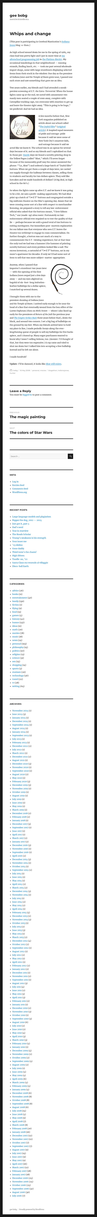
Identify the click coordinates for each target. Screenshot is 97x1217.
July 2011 (16, 987)
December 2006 (20, 1178)
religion (16, 654)
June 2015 (17, 877)
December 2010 (20, 1008)
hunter (12, 373)
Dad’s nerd (17, 527)
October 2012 (18, 944)
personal (35, 370)
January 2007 (18, 1174)
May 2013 (17, 933)
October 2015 (18, 866)
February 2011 (19, 1001)
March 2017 (18, 838)
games (15, 615)
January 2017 (18, 841)
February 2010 (19, 1043)
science (16, 658)
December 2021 (20, 756)
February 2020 (19, 781)
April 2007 (17, 1164)
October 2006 (19, 1185)
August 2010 (18, 1022)
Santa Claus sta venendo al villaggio (30, 562)
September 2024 (20, 725)
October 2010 (18, 1015)
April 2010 (17, 1036)
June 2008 (17, 1114)
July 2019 (16, 799)
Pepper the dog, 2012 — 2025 (27, 520)
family (15, 601)
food (14, 612)
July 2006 (17, 1195)
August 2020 (18, 774)
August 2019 (18, 795)
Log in (15, 481)
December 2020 (20, 763)
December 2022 (20, 746)
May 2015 (17, 880)
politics (16, 651)
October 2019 (19, 792)
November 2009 (20, 1054)
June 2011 (17, 990)
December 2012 (20, 941)
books (15, 594)
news (14, 640)
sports (15, 668)
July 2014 (16, 898)
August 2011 (18, 983)
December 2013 (19, 916)
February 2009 (19, 1086)
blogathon (52, 370)
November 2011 (20, 976)
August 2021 (18, 760)
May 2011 (16, 994)
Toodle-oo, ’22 (19, 559)
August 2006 (18, 1192)
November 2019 (20, 788)
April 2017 (17, 834)
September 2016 (20, 852)
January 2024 (19, 732)
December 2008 (20, 1093)
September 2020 (20, 771)
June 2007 (17, 1157)
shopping (17, 665)
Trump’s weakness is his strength (29, 538)
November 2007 (20, 1139)
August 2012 (18, 951)
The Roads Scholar (21, 534)
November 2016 (20, 848)
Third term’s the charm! (24, 552)
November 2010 (20, 1011)
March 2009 (18, 1082)
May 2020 (17, 778)
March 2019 (18, 810)
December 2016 (20, 845)
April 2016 (17, 856)
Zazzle (26, 155)
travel (15, 679)
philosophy (17, 647)
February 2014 (19, 912)
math (15, 629)
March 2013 (18, 937)
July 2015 (16, 873)
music (15, 636)
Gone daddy (18, 548)
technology (18, 675)
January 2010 (18, 1047)
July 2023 (16, 739)
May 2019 (17, 806)
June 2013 (17, 930)
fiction (15, 605)
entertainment (19, 597)
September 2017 (20, 827)
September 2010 (20, 1018)
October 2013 (18, 923)
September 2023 (20, 735)
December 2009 (20, 1050)
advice (15, 590)
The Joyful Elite (47, 126)
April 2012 (17, 962)
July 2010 (16, 1026)
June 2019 (17, 802)
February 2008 (19, 1128)
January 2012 (18, 969)
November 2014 (20, 894)
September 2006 (20, 1188)
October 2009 (19, 1057)
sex (14, 661)
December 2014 (20, 891)
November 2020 (20, 767)
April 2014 (17, 909)
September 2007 (20, 1146)
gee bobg (18, 15)
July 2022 (17, 749)
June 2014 (17, 902)
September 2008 (20, 1103)
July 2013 (16, 926)
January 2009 (19, 1089)
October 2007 (19, 1142)
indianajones (63, 370)
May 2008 (17, 1118)
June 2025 (17, 714)
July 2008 (17, 1111)
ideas (14, 626)
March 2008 (18, 1125)
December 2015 (20, 859)
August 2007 (18, 1149)
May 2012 (17, 958)
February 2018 (19, 817)
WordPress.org (19, 492)
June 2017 (17, 831)
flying (15, 608)
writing (16, 686)
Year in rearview (20, 531)
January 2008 (19, 1132)
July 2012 (16, 955)
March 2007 (18, 1167)
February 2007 (19, 1171)
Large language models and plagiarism (31, 516)
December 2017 (19, 824)
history (15, 619)
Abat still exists (53, 364)
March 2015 (18, 887)
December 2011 (19, 972)
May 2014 (17, 905)
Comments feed (20, 488)
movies (43, 370)
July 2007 (16, 1153)
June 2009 (17, 1072)
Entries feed (18, 485)
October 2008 (19, 1100)
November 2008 (20, 1096)
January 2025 (19, 717)
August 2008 (18, 1107)
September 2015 (20, 870)
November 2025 (20, 710)
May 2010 (17, 1033)
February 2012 (19, 965)
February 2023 (19, 742)
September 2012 (20, 948)
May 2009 (17, 1075)
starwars (16, 672)
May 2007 (17, 1160)
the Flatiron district (52, 59)
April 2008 (17, 1121)
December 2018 (20, 813)
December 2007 (20, 1135)
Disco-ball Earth (20, 566)
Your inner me (19, 541)
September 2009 (20, 1061)
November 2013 (20, 919)
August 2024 (18, 728)
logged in (27, 394)
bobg (15, 370)
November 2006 (20, 1181)
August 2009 (18, 1064)
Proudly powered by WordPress (31, 1209)
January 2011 (18, 1004)
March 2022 (18, 753)
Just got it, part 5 (20, 523)
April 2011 (17, 997)
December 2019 (20, 785)
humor (15, 622)
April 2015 (17, 884)
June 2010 (17, 1029)
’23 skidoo (17, 545)
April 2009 (17, 1079)
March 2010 (18, 1040)
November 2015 (20, 863)
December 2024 (20, 721)
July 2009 (17, 1068)
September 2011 (20, 979)
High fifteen (18, 555)
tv (13, 682)
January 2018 (18, 820)
